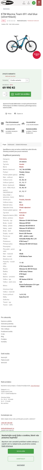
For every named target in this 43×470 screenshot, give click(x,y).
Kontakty (4, 342)
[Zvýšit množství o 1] (7, 93)
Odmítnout (20, 459)
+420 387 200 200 (6, 423)
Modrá (21, 167)
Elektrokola (23, 159)
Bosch (21, 218)
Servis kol (4, 362)
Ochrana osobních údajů (8, 326)
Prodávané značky (6, 331)
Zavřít (15, 111)
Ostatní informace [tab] (21, 144)
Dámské (28, 200)
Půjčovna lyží (5, 360)
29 (20, 210)
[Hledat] (24, 3)
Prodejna (4, 339)
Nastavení (21, 465)
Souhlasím (21, 451)
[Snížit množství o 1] (7, 95)
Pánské (21, 200)
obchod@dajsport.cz (7, 428)
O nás (3, 334)
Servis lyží (4, 357)
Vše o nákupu (5, 329)
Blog (2, 336)
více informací (35, 386)
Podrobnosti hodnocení (33, 20)
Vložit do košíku (22, 94)
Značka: (5, 24)
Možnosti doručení (10, 76)
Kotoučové (22, 213)
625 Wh (21, 215)
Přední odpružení (24, 207)
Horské (21, 164)
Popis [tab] (4, 144)
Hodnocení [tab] (11, 144)
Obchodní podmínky (7, 324)
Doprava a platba (6, 321)
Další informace (7, 446)
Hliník (21, 205)
